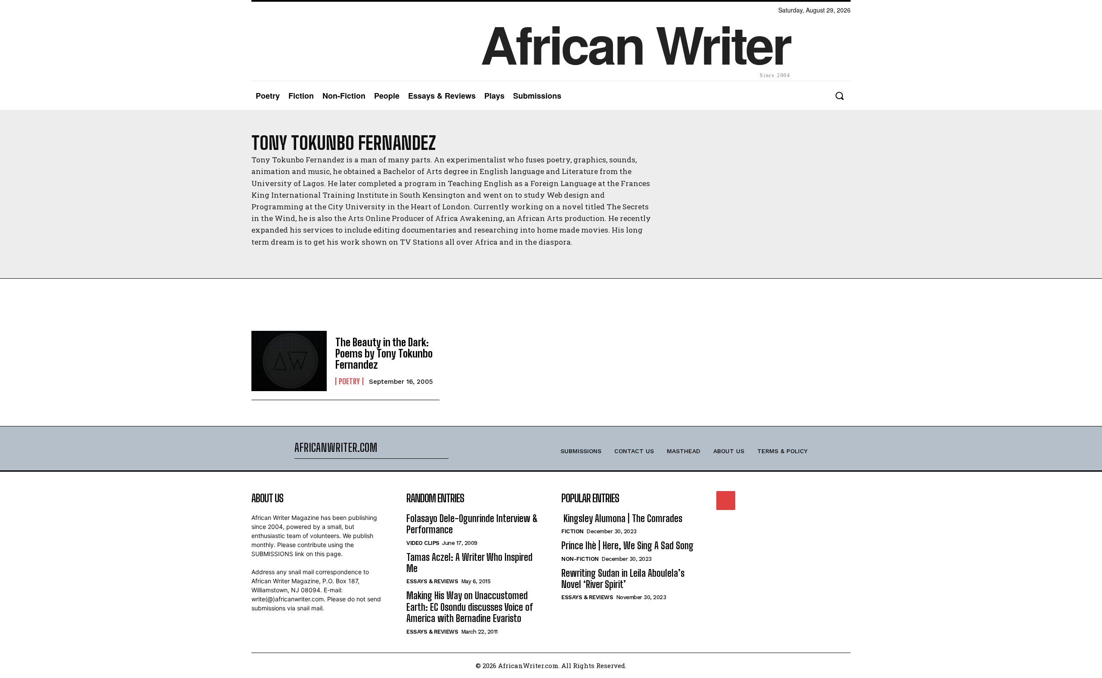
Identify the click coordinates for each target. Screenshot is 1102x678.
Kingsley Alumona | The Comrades (621, 518)
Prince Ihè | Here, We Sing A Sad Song (627, 545)
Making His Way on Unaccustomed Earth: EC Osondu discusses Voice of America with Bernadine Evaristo (469, 607)
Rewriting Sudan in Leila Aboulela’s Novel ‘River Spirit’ (622, 578)
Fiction (572, 531)
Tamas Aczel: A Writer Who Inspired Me (469, 562)
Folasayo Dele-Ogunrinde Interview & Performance (472, 524)
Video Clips (423, 543)
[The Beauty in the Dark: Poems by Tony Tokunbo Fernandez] (289, 361)
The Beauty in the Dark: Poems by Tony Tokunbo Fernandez (384, 353)
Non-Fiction (580, 559)
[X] (725, 500)
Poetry (349, 381)
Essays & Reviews (432, 581)
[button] (839, 95)
